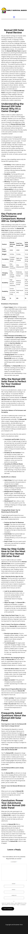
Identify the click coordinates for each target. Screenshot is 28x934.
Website (14, 895)
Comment (14, 861)
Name (14, 883)
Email (14, 889)
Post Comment (8, 908)
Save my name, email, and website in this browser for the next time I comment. (14, 904)
